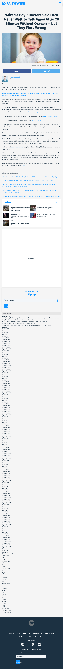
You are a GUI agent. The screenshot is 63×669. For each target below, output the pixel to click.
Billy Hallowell (15, 77)
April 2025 (5, 358)
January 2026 (6, 341)
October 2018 (6, 501)
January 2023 (6, 407)
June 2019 (5, 486)
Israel (3, 572)
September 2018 (7, 503)
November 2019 (6, 477)
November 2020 (6, 455)
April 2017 (5, 534)
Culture (4, 559)
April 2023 (5, 402)
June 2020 (5, 464)
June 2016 (5, 550)
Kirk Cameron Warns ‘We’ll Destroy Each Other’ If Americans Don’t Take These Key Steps (30, 177)
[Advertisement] (31, 247)
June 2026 (5, 332)
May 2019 (5, 488)
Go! (3, 570)
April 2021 (5, 446)
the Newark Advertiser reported (31, 112)
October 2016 (6, 545)
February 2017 (6, 537)
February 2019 (6, 493)
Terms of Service (39, 637)
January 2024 (6, 385)
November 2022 (6, 411)
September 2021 (7, 437)
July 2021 (4, 440)
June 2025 (5, 354)
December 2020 (6, 453)
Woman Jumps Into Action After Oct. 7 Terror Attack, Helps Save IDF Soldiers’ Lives (26, 325)
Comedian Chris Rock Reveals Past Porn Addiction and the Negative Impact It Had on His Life (31, 196)
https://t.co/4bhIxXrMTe (50, 116)
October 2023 (6, 391)
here (24, 165)
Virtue (4, 601)
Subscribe (6, 306)
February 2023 (6, 405)
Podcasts (26, 633)
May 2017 (5, 532)
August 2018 (5, 504)
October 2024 (6, 369)
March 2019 (5, 492)
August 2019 (5, 482)
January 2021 (6, 451)
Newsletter (37, 633)
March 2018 (5, 514)
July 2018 (4, 506)
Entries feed (5, 608)
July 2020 (4, 462)
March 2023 (5, 404)
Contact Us (49, 633)
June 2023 (5, 398)
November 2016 (6, 543)
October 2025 (6, 347)
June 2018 (5, 508)
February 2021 (6, 449)
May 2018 (5, 510)
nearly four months (17, 147)
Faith (3, 563)
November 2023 (6, 389)
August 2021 (5, 438)
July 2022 (4, 418)
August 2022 (5, 416)
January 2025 (6, 363)
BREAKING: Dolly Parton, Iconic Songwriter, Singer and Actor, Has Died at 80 (24, 321)
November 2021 (6, 433)
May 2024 (5, 378)
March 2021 (5, 448)
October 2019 (6, 479)
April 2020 (5, 468)
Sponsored (5, 598)
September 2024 (7, 371)
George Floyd (6, 568)
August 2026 (5, 328)
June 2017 (5, 530)
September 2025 (7, 349)
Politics (4, 592)
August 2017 (5, 526)
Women (4, 603)
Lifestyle (4, 577)
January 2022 (6, 429)
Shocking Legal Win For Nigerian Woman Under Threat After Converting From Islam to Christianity (31, 318)
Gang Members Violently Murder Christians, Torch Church (19, 320)
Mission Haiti (6, 583)
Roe (3, 596)
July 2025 (4, 352)
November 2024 (6, 367)
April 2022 (5, 424)
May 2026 (5, 334)
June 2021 (5, 442)
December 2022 (6, 409)
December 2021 (6, 431)
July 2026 (4, 330)
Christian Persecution (8, 554)
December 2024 (6, 365)
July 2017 (4, 528)
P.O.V (3, 590)
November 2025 (6, 345)
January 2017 (6, 539)
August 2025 (5, 350)
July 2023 (4, 396)
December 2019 (6, 475)
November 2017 (6, 521)
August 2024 (5, 372)
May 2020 (5, 466)
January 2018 (6, 517)
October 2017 (6, 523)
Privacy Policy (28, 637)
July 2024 (4, 374)
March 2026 (5, 338)
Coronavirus (5, 555)
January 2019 (6, 495)
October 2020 (6, 457)
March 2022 (5, 426)
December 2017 (6, 519)
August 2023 (5, 394)
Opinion (4, 588)
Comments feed (6, 610)
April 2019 (5, 490)
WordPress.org (6, 612)
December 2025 (6, 343)
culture (4, 557)
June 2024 (5, 376)
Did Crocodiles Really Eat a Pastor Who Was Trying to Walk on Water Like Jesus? (28, 180)
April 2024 (5, 380)
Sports (4, 599)
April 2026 (5, 336)
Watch (11, 633)
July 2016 (4, 548)
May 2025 (5, 356)
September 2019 (7, 481)
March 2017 (5, 536)
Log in (4, 606)
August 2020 (5, 460)
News (3, 585)
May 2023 (5, 400)
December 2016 (6, 541)
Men (3, 581)
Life (3, 574)
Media (4, 579)
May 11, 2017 (36, 120)
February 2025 (6, 361)
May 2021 (5, 444)
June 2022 (5, 420)
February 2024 (6, 383)
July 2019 (4, 484)
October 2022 (6, 413)
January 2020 (6, 473)
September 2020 (7, 459)
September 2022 (7, 415)
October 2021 (6, 435)
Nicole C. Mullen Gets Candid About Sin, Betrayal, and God (19, 323)
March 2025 (5, 360)
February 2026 (6, 339)
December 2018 (6, 497)
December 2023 (6, 387)
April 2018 (5, 512)
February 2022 (6, 427)
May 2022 (5, 422)
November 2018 (6, 499)
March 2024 (5, 382)
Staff (20, 637)
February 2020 (6, 471)
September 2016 (7, 547)
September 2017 (7, 525)
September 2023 (7, 393)
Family (4, 566)
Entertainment (6, 561)
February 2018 (6, 515)
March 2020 (5, 470)
